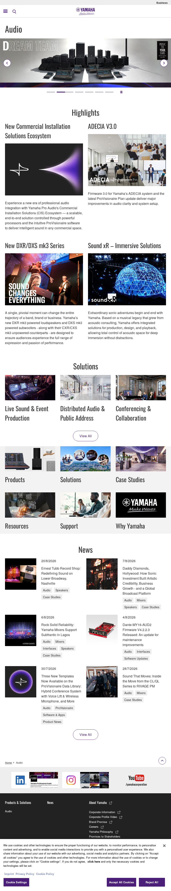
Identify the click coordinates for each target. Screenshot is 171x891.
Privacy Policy (25, 874)
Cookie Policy (45, 874)
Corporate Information (102, 812)
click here (94, 861)
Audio (8, 811)
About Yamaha (98, 802)
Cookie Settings (16, 882)
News (50, 802)
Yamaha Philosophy (101, 832)
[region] (85, 865)
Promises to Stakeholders (104, 836)
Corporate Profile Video (103, 817)
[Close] (164, 845)
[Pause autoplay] (121, 92)
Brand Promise (98, 822)
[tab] (51, 92)
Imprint (9, 874)
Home (8, 762)
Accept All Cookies (121, 882)
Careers (93, 827)
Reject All (152, 882)
